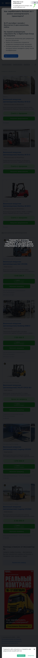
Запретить (31, 655)
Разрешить (21, 655)
